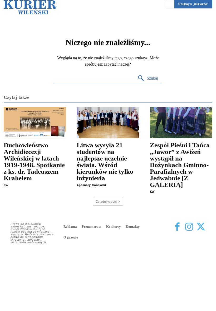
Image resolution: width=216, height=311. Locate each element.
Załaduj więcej (106, 201)
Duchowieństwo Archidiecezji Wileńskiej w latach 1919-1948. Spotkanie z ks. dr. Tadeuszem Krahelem (34, 162)
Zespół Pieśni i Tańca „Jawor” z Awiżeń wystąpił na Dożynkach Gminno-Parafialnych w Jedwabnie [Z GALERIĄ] (180, 165)
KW (6, 185)
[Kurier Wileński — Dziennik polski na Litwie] (30, 7)
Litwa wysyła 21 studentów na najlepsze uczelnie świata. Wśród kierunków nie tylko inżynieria (105, 162)
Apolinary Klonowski (91, 185)
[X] (200, 227)
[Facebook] (177, 227)
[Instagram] (189, 227)
